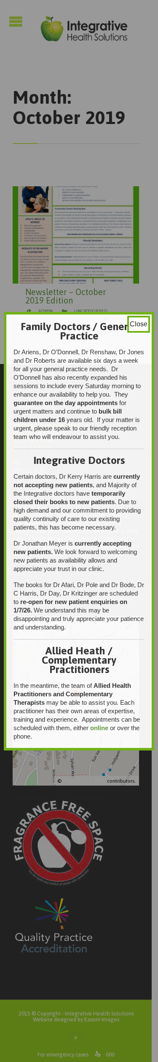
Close (138, 324)
